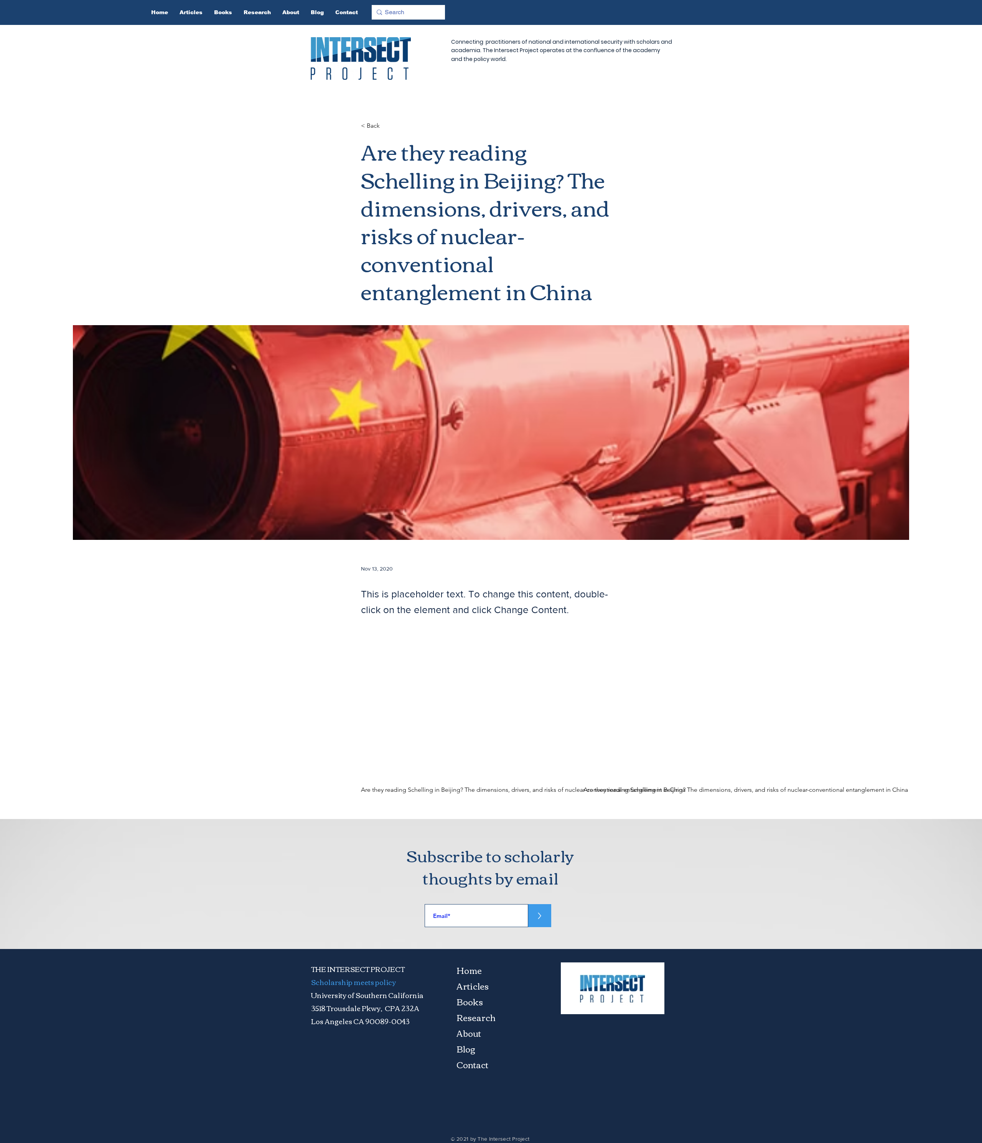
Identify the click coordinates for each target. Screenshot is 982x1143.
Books (469, 1001)
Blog (465, 1048)
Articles (472, 985)
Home (469, 970)
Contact (472, 1064)
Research (476, 1017)
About (468, 1033)
